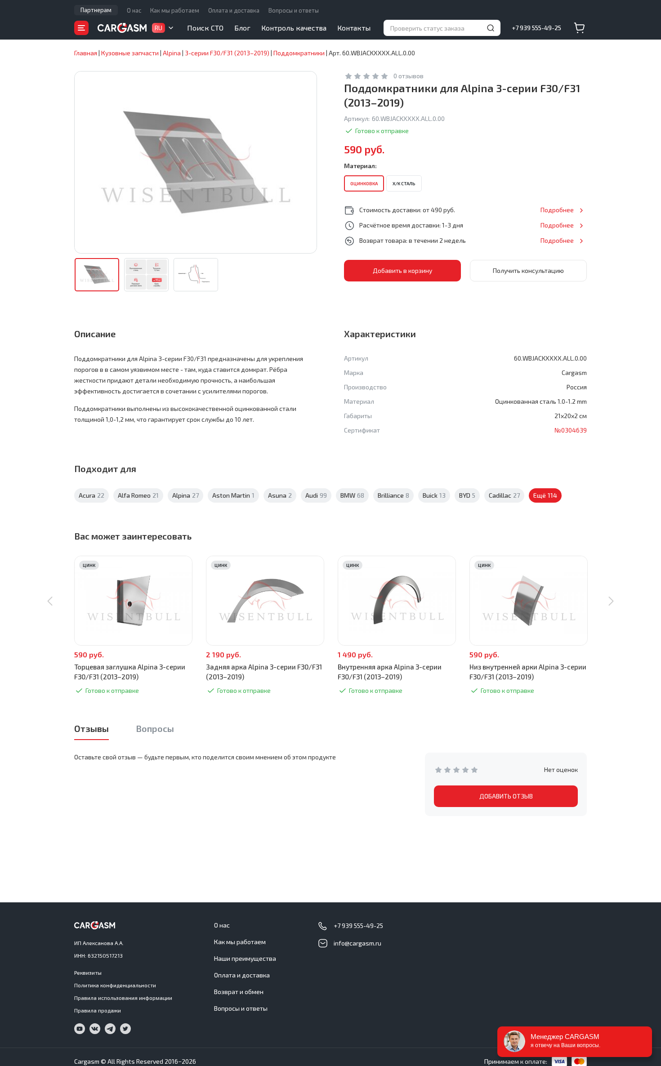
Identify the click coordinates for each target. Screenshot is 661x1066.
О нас (134, 10)
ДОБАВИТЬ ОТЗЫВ (506, 796)
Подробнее (557, 210)
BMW (352, 495)
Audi (316, 495)
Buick (434, 495)
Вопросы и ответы (293, 10)
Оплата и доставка (233, 10)
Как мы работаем (174, 10)
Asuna (280, 495)
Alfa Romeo (138, 495)
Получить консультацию (528, 270)
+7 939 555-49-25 (536, 27)
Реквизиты (88, 972)
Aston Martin (233, 495)
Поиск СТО (205, 27)
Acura (91, 495)
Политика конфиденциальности (115, 985)
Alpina (185, 495)
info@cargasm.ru (357, 943)
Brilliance (393, 495)
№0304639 (570, 430)
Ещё (545, 495)
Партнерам (96, 9)
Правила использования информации (123, 998)
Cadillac (504, 495)
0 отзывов (408, 76)
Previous (50, 601)
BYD (467, 495)
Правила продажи (97, 1010)
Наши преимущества (245, 958)
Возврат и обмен (239, 991)
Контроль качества (293, 27)
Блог (242, 27)
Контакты (354, 27)
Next (611, 601)
